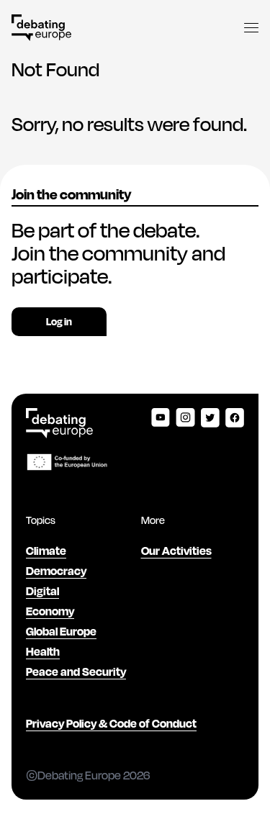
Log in (59, 321)
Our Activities (176, 550)
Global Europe (61, 631)
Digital (42, 590)
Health (43, 651)
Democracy (56, 570)
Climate (46, 550)
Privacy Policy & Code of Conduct (111, 723)
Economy (50, 610)
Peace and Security (76, 671)
